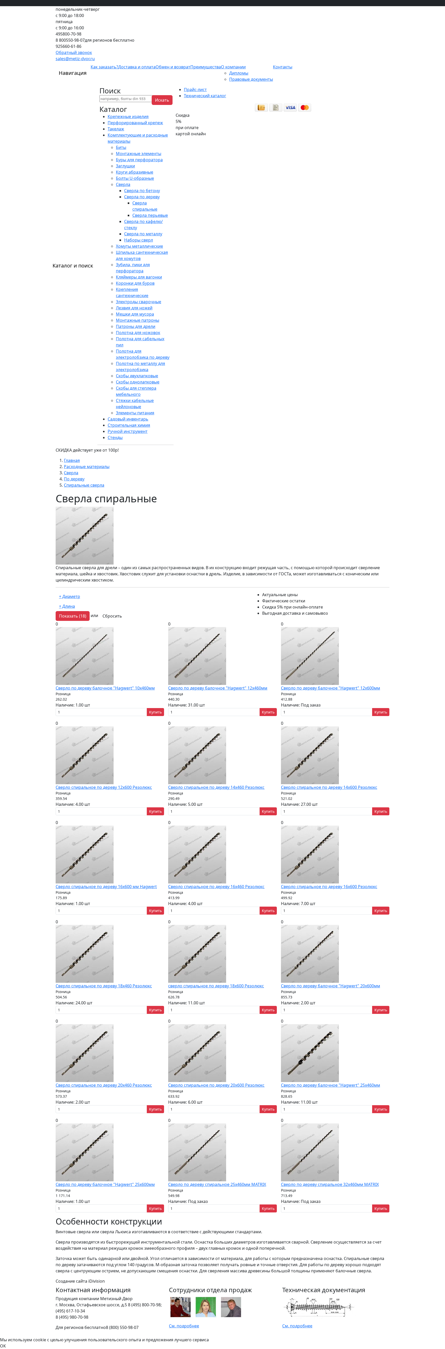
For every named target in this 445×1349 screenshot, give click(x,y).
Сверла (123, 184)
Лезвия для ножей (134, 308)
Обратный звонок (74, 52)
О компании (233, 67)
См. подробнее (184, 1326)
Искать (162, 100)
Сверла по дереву (142, 197)
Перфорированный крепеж (135, 123)
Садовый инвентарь (128, 419)
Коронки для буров (135, 283)
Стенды (115, 437)
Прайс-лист (195, 89)
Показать (72, 616)
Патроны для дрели (135, 326)
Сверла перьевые (150, 215)
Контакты (282, 67)
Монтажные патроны (137, 320)
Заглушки (125, 166)
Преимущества (205, 67)
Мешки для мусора (135, 314)
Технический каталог (205, 96)
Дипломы (238, 73)
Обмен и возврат (173, 67)
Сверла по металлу (143, 234)
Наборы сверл (138, 240)
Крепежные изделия (128, 116)
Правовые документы (251, 79)
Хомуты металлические (139, 246)
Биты (121, 147)
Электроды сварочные (138, 302)
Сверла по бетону (142, 190)
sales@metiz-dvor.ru (75, 58)
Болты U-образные (135, 178)
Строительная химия (129, 425)
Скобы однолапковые (137, 382)
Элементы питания (135, 413)
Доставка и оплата (137, 67)
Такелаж (116, 129)
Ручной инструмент (128, 431)
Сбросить (112, 616)
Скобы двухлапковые (137, 376)
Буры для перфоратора (139, 160)
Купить (155, 712)
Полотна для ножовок (138, 332)
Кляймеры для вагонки (139, 277)
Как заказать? (104, 67)
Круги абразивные (134, 172)
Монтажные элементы (138, 153)
